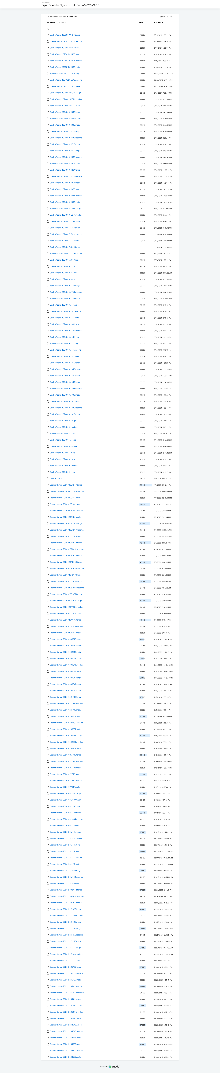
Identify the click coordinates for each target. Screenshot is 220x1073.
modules (54, 5)
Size (141, 22)
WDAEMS (92, 5)
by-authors (67, 5)
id (75, 5)
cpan (45, 5)
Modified (158, 22)
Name (53, 22)
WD (84, 5)
